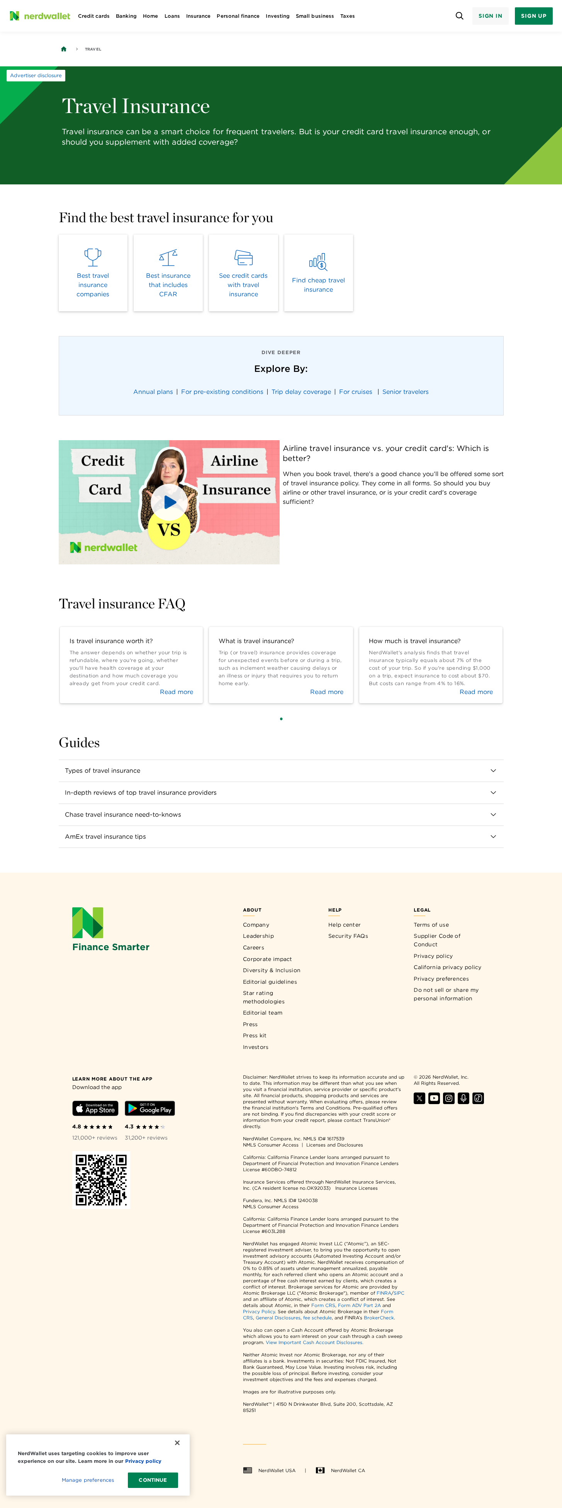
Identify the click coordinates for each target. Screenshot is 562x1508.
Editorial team (262, 1013)
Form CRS (323, 1305)
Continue (153, 1480)
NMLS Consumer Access (271, 1145)
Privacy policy (433, 956)
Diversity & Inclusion (272, 970)
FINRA (384, 1293)
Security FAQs (348, 936)
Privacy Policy (259, 1311)
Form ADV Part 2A (359, 1305)
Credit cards (94, 16)
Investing (278, 16)
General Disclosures (278, 1318)
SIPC (399, 1293)
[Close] (177, 1442)
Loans (172, 16)
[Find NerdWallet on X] (419, 1102)
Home (150, 16)
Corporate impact (267, 959)
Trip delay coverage (301, 391)
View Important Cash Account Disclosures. (314, 1342)
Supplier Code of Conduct (437, 940)
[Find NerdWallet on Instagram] (449, 1102)
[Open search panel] (460, 16)
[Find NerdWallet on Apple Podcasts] (463, 1102)
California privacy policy (448, 967)
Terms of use (431, 925)
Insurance (198, 16)
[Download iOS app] (95, 1110)
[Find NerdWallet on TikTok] (478, 1102)
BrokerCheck (379, 1318)
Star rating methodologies (264, 997)
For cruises (356, 391)
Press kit (255, 1035)
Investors (256, 1047)
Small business (315, 16)
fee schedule (317, 1318)
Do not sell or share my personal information (446, 994)
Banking (126, 16)
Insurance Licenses (356, 1188)
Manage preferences (88, 1480)
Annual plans (153, 391)
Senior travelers (405, 391)
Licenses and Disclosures (334, 1145)
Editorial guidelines (270, 982)
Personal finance (238, 16)
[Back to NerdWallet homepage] (64, 49)
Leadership (258, 936)
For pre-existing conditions (222, 391)
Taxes (347, 16)
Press (250, 1024)
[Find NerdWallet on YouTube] (434, 1102)
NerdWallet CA (348, 1470)
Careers (253, 947)
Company (256, 925)
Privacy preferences (441, 979)
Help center (344, 925)
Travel (93, 49)
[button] (169, 502)
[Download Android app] (150, 1110)
